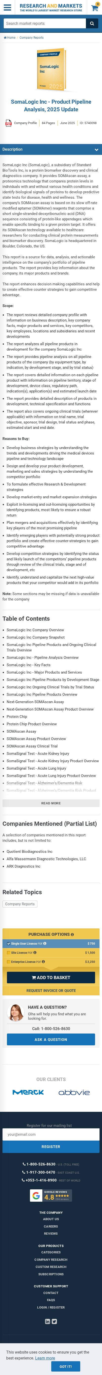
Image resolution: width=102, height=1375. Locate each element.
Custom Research (51, 1267)
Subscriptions (51, 1274)
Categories (51, 1252)
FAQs (51, 1300)
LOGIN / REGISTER (51, 1307)
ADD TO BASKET (51, 977)
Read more (51, 803)
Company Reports (20, 904)
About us (51, 1219)
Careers (51, 1226)
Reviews (51, 1233)
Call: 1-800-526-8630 (51, 1028)
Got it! (66, 1367)
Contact (50, 1293)
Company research (50, 1260)
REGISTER (51, 1147)
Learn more (45, 1358)
